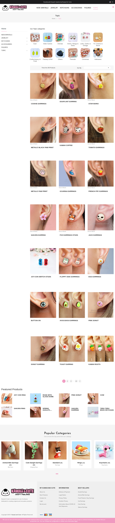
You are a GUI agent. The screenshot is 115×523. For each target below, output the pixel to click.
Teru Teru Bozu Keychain (107, 409)
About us (42, 492)
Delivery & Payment (64, 492)
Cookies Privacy (63, 501)
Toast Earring (66, 364)
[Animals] (60, 37)
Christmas (85, 59)
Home (3, 29)
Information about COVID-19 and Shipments (67, 505)
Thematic (73, 59)
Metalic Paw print (39, 191)
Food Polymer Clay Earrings (86, 498)
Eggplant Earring (68, 101)
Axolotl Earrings (82, 492)
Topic (95, 8)
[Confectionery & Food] (35, 52)
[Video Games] (47, 37)
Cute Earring (81, 504)
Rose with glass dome (48, 395)
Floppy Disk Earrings (70, 277)
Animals (60, 44)
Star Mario (93, 104)
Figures (87, 8)
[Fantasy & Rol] (47, 52)
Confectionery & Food (35, 60)
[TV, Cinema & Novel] (98, 37)
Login (41, 501)
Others (60, 59)
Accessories (76, 8)
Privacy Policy (63, 498)
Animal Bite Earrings (83, 495)
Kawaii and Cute (16, 514)
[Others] (60, 52)
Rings (81, 463)
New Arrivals (42, 8)
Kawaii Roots (94, 364)
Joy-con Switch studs (41, 277)
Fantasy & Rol (47, 59)
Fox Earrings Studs (69, 235)
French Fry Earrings (98, 191)
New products (44, 495)
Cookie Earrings (38, 104)
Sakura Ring (19, 408)
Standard (57, 463)
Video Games (47, 44)
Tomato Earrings (96, 147)
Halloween (98, 59)
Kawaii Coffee (66, 145)
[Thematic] (73, 52)
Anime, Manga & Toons (72, 44)
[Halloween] (98, 52)
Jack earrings (95, 235)
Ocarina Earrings (68, 191)
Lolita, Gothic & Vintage (85, 44)
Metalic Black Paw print (42, 147)
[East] (35, 37)
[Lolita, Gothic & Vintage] (85, 37)
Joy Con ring (20, 395)
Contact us (43, 498)
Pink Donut (93, 320)
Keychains (64, 8)
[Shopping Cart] (112, 8)
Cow (102, 395)
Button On (36, 320)
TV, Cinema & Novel (98, 44)
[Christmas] (85, 52)
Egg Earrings (94, 277)
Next (80, 381)
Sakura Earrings (82, 507)
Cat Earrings (81, 501)
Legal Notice (62, 495)
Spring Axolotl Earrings (47, 409)
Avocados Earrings (69, 320)
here (76, 521)
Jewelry (54, 8)
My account (43, 504)
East (35, 44)
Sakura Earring (38, 235)
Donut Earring (38, 364)
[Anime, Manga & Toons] (73, 37)
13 (76, 381)
